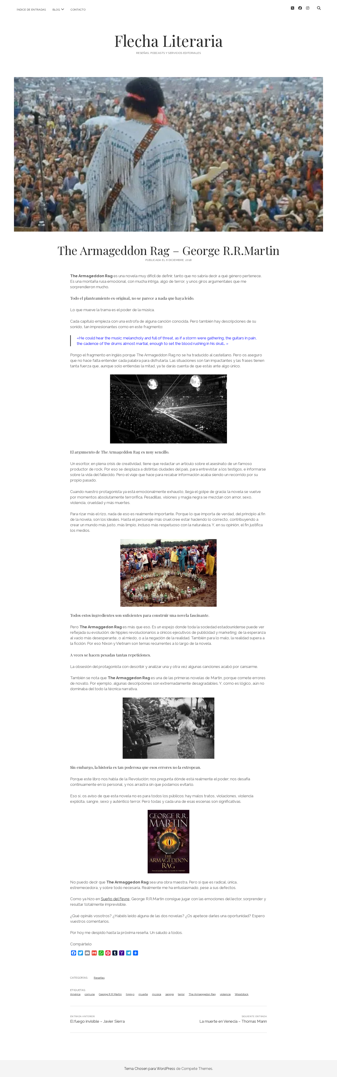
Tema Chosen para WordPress (149, 1068)
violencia (225, 994)
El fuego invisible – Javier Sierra (97, 1021)
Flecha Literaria (168, 40)
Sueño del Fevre (115, 899)
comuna (90, 994)
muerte (143, 994)
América (75, 994)
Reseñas (99, 977)
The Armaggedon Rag (202, 994)
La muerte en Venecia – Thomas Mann (233, 1021)
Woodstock (242, 994)
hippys (130, 994)
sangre (169, 994)
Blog (56, 9)
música (156, 994)
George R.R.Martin (110, 994)
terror (181, 994)
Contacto (78, 9)
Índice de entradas (31, 9)
